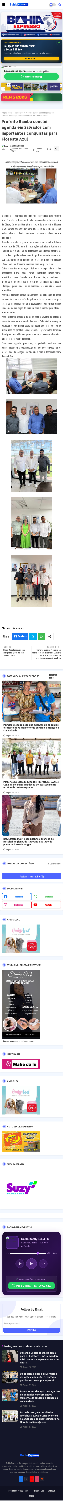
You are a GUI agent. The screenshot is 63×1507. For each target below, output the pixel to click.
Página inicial (7, 112)
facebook (19, 896)
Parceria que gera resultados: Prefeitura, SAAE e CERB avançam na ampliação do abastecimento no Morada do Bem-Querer (31, 784)
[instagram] (37, 1479)
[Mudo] (7, 1253)
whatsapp (49, 896)
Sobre (31, 1495)
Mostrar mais (53, 676)
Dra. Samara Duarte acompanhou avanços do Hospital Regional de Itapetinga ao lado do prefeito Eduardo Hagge (28, 841)
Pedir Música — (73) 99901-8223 (33, 1285)
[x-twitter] (26, 1479)
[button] (60, 4)
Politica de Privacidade (18, 1490)
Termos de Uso (38, 1490)
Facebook (22, 636)
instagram (18, 904)
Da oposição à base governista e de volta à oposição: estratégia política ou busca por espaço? (38, 1377)
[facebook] (21, 1479)
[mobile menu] (4, 4)
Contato (51, 1490)
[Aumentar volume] (43, 1263)
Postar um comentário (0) (32, 876)
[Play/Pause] (31, 1263)
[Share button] (49, 636)
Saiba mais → (31, 58)
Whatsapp (41, 636)
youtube (48, 904)
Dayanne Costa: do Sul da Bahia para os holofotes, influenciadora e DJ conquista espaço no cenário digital (39, 1357)
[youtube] (32, 1479)
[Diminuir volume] (20, 1263)
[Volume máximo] (48, 1253)
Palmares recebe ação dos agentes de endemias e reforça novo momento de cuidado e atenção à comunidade (31, 727)
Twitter (33, 636)
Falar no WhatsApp (33, 76)
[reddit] (42, 1479)
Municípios (19, 112)
